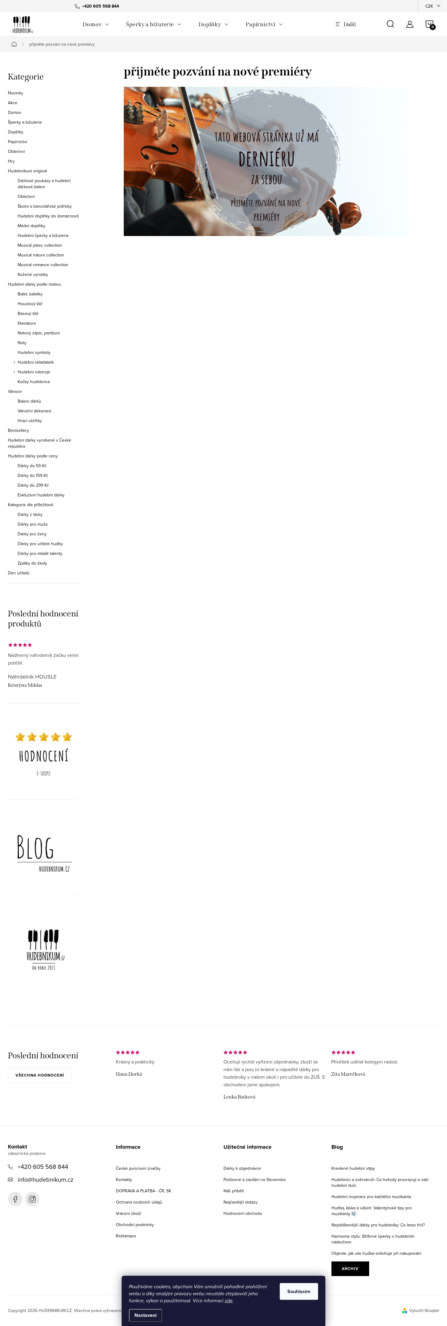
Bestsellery (18, 430)
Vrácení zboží (128, 1213)
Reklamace (126, 1236)
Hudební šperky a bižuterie (43, 235)
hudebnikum (32, 1199)
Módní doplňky (31, 226)
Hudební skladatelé (36, 362)
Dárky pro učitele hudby (40, 544)
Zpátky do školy (32, 563)
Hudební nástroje (34, 372)
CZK (429, 6)
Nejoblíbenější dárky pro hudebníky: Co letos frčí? (378, 1225)
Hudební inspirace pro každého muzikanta (371, 1197)
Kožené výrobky (33, 274)
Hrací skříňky (30, 421)
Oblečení (16, 151)
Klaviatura (27, 323)
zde (229, 1300)
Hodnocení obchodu (243, 1213)
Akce (12, 103)
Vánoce (15, 391)
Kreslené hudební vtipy (353, 1168)
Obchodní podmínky (135, 1225)
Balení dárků (29, 401)
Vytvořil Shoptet (424, 1310)
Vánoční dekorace (34, 411)
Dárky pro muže (33, 524)
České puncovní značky (138, 1168)
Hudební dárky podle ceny (33, 456)
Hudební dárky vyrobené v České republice (39, 443)
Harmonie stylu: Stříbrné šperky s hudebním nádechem (372, 1239)
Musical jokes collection (40, 245)
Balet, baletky (30, 294)
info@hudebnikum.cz (45, 1179)
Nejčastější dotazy (241, 1202)
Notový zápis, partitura (39, 333)
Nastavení (145, 1315)
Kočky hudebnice (34, 382)
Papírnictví (17, 142)
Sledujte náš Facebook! (15, 1199)
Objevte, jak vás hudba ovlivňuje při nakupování (376, 1253)
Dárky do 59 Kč (32, 466)
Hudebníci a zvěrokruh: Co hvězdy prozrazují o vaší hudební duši (379, 1182)
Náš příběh (234, 1191)
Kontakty (124, 1179)
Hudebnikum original (27, 171)
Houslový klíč (30, 304)
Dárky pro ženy (32, 534)
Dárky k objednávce (242, 1168)
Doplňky (15, 132)
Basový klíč (28, 313)
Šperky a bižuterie (25, 122)
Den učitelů (18, 573)
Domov (14, 112)
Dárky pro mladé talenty (40, 553)
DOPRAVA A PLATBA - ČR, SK (143, 1191)
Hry (11, 161)
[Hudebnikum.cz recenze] (43, 756)
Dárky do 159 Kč (33, 475)
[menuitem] (96, 24)
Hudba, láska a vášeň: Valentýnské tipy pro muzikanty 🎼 (371, 1211)
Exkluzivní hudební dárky (41, 495)
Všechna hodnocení (40, 1075)
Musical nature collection (41, 255)
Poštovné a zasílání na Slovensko (255, 1179)
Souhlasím (298, 1291)
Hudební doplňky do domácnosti (48, 216)
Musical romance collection (43, 265)
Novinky (15, 93)
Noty (22, 343)
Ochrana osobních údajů (139, 1202)
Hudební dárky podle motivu (34, 284)
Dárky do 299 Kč (33, 485)
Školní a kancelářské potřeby (45, 206)
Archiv (350, 1268)
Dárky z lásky (30, 514)
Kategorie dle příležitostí (30, 505)
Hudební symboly (34, 352)
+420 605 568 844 (43, 1166)
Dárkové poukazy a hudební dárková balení (44, 184)
